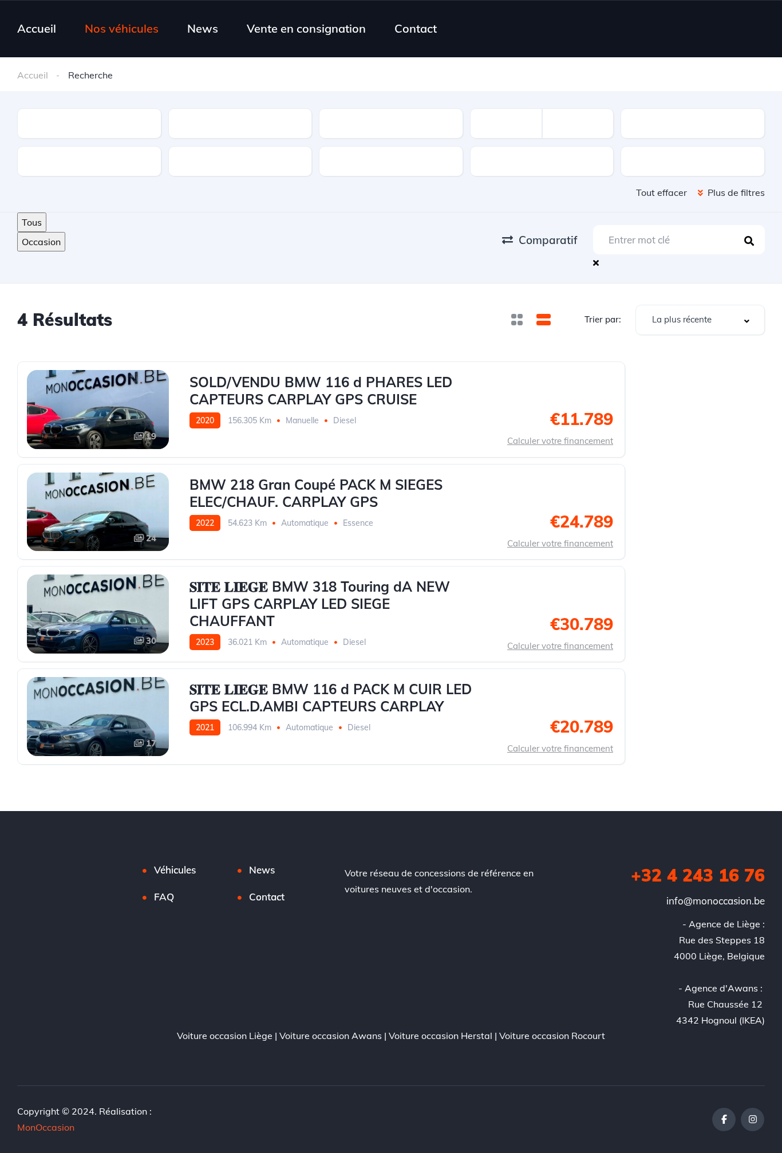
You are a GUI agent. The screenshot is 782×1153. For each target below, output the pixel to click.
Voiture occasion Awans (330, 1035)
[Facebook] (724, 1119)
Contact (415, 28)
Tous (32, 222)
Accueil (36, 28)
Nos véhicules (122, 28)
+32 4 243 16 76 (698, 875)
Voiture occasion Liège (224, 1035)
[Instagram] (752, 1119)
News (202, 28)
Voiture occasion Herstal (440, 1035)
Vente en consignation (306, 28)
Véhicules (175, 870)
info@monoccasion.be (715, 901)
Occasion (41, 241)
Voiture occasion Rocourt (552, 1035)
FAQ (164, 897)
